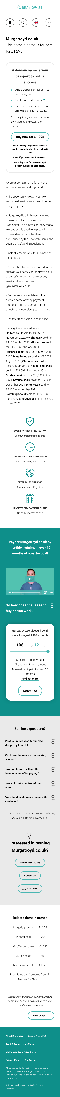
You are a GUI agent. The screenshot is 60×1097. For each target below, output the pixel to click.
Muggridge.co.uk (23, 927)
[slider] (27, 592)
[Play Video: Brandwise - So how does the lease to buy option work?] (30, 579)
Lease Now (30, 690)
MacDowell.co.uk (23, 965)
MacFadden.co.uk (23, 946)
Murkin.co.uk (23, 955)
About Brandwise (14, 1036)
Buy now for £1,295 (30, 137)
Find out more (30, 678)
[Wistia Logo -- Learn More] (45, 592)
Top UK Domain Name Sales (20, 1044)
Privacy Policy (13, 1060)
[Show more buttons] (51, 592)
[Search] (23, 23)
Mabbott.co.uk (23, 936)
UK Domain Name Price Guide (21, 1052)
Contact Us (30, 875)
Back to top (39, 1015)
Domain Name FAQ (36, 818)
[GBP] (36, 22)
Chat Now (32, 888)
